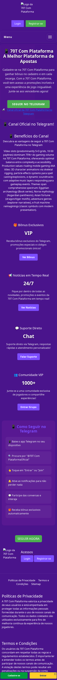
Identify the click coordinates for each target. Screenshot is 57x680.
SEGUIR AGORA (28, 539)
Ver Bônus (28, 257)
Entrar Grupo (28, 407)
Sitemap (36, 584)
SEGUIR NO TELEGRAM (28, 104)
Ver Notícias (28, 307)
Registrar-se (36, 23)
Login (17, 23)
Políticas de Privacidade (21, 580)
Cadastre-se (14, 675)
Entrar (43, 675)
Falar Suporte (28, 356)
